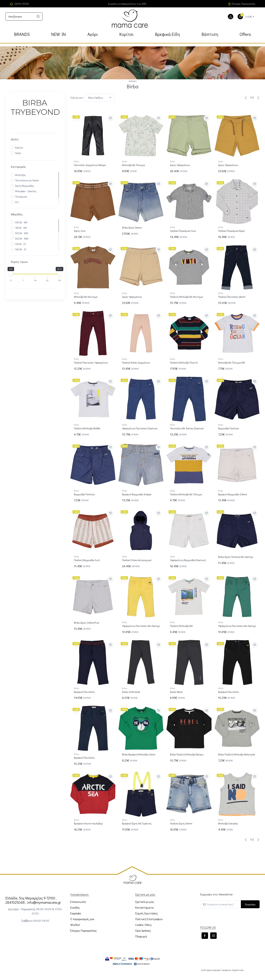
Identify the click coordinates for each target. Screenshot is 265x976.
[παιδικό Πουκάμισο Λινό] (189, 201)
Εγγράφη (250, 904)
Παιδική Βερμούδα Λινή (87, 560)
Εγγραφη (75, 913)
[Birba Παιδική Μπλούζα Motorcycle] (237, 728)
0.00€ (249, 16)
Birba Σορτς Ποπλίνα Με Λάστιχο (235, 557)
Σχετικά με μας (144, 902)
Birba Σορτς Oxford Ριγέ (86, 622)
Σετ (17, 202)
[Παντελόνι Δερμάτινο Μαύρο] (93, 135)
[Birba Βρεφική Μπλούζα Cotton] (141, 728)
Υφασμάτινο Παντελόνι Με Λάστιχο (141, 626)
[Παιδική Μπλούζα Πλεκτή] (189, 333)
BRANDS (22, 34)
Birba (76, 161)
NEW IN (58, 34)
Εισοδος (75, 907)
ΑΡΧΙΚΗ (132, 81)
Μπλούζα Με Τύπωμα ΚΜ (231, 362)
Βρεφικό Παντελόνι (84, 692)
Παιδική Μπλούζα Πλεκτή (184, 362)
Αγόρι (92, 34)
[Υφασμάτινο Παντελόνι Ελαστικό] (141, 399)
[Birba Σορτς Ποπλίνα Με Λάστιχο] (237, 530)
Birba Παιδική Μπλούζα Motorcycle (236, 754)
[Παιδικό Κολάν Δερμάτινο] (141, 333)
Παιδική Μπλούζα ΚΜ (181, 626)
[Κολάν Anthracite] (141, 662)
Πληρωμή (141, 936)
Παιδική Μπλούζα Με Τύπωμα (186, 494)
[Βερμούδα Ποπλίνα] (237, 399)
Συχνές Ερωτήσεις (146, 913)
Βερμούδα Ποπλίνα (228, 428)
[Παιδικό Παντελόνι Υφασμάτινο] (93, 333)
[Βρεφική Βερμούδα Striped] (141, 465)
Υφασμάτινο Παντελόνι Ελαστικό (139, 428)
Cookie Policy (143, 925)
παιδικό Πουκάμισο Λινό (183, 231)
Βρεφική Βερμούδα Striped (136, 494)
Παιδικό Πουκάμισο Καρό (231, 231)
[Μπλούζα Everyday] (237, 794)
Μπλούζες (20, 175)
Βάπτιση (210, 34)
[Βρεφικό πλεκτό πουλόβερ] (93, 794)
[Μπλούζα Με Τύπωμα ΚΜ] (237, 333)
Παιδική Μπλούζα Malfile (87, 428)
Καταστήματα (144, 907)
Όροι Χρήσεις (143, 930)
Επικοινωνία (78, 902)
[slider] (11, 274)
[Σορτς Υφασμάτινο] (189, 135)
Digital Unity (237, 970)
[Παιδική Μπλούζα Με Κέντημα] (189, 267)
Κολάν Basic (176, 692)
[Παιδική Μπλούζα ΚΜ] (189, 596)
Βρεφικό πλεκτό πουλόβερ (88, 823)
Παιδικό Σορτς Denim (181, 823)
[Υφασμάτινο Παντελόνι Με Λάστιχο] (141, 596)
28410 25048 (21, 3)
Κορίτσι (126, 34)
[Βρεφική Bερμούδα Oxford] (237, 465)
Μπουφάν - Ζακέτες (25, 191)
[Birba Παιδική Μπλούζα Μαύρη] (189, 728)
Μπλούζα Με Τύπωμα (133, 165)
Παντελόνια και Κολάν (27, 180)
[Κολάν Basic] (189, 662)
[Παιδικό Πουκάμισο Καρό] (237, 201)
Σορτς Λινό (79, 231)
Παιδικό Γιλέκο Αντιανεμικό (136, 560)
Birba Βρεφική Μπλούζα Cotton (138, 754)
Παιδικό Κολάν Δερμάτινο (136, 362)
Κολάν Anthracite (131, 692)
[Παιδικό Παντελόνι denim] (237, 267)
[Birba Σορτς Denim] (141, 201)
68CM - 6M (21, 222)
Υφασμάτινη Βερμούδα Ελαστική (188, 560)
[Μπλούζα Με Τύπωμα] (141, 135)
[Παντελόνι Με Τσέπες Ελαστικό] (189, 399)
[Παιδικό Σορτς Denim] (189, 794)
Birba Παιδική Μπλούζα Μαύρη (186, 754)
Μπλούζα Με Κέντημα (86, 296)
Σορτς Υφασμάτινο (180, 165)
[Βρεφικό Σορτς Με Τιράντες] (141, 794)
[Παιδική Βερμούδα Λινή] (93, 530)
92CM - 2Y (20, 244)
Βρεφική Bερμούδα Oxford (232, 494)
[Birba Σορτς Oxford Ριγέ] (93, 596)
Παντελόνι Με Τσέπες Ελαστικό (187, 428)
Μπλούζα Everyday (228, 823)
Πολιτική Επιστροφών (149, 919)
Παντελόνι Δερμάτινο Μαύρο (90, 165)
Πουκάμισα (21, 196)
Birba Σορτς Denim (132, 227)
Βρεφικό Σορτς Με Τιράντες (137, 823)
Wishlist (75, 925)
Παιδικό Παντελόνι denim (232, 296)
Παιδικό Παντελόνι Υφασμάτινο (91, 362)
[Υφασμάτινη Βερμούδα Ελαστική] (189, 530)
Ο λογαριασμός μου (82, 919)
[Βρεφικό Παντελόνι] (93, 662)
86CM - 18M (21, 238)
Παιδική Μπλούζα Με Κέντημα (186, 296)
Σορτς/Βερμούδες (24, 185)
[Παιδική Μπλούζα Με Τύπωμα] (189, 465)
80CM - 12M (21, 233)
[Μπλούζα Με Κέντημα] (93, 267)
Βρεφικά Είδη (167, 34)
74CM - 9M (21, 227)
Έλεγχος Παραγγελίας (243, 3)
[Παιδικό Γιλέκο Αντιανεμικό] (141, 530)
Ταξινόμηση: (77, 97)
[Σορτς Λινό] (93, 201)
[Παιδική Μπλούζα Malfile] (93, 399)
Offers (245, 34)
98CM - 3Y (20, 249)
